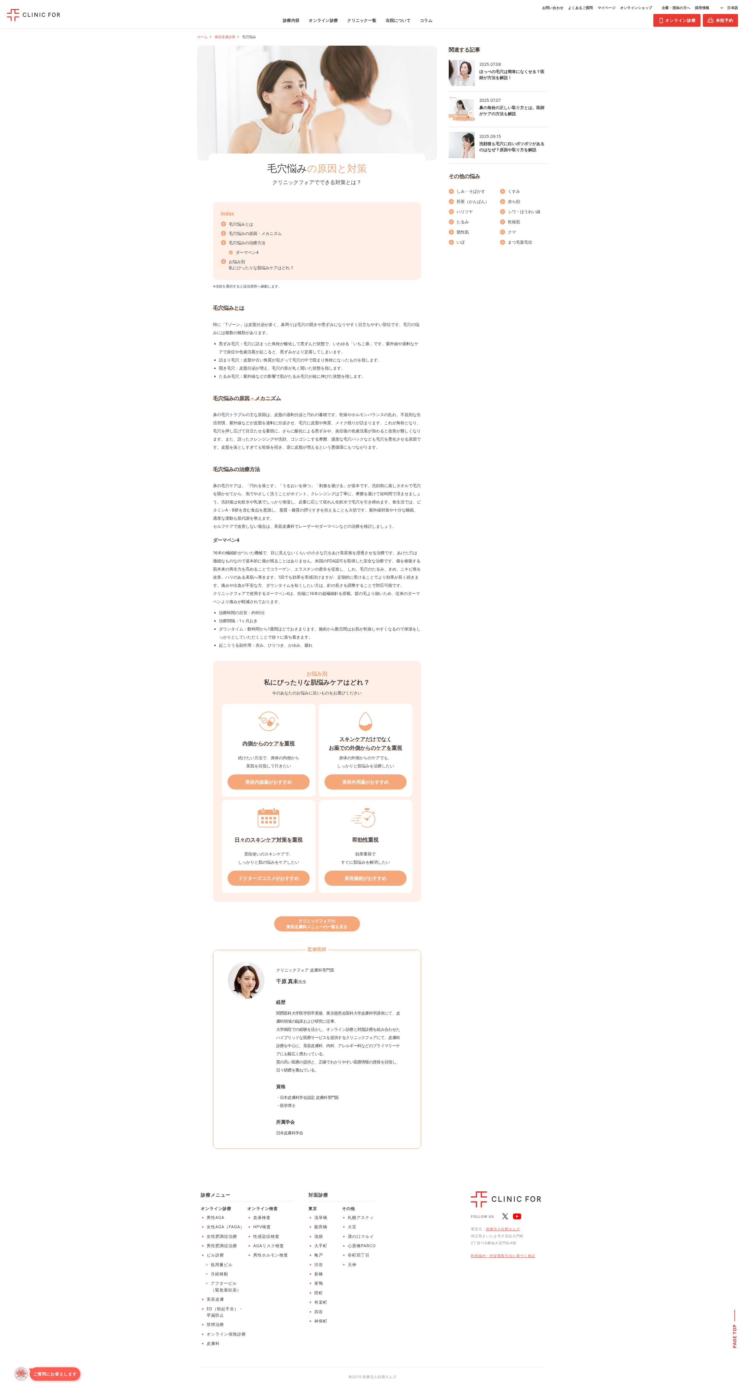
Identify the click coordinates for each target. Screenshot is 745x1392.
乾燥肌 (514, 221)
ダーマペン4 (247, 252)
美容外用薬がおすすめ (365, 782)
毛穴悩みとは (241, 224)
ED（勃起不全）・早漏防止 (225, 1312)
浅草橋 (320, 1217)
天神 (352, 1264)
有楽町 (320, 1302)
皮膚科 (213, 1343)
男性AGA (215, 1217)
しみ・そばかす (471, 191)
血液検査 (262, 1217)
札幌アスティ (361, 1217)
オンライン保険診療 (226, 1334)
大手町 (320, 1245)
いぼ (461, 242)
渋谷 (318, 1264)
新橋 (318, 1273)
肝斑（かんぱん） (473, 201)
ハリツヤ (465, 211)
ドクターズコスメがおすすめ (268, 878)
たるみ (463, 221)
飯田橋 (320, 1226)
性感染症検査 (266, 1236)
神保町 (320, 1320)
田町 (318, 1292)
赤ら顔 (514, 201)
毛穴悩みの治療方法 (247, 242)
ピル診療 (215, 1254)
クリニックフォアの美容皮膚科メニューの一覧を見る (316, 923)
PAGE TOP (734, 1336)
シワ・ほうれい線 (524, 211)
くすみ (514, 191)
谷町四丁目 (359, 1254)
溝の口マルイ (361, 1236)
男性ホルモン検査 (270, 1254)
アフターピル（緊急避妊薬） (226, 1286)
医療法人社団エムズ (503, 1229)
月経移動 (219, 1273)
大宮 (352, 1226)
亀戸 (318, 1254)
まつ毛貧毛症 (520, 242)
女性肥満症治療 (222, 1236)
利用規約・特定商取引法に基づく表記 (503, 1256)
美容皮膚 (215, 1299)
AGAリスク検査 (268, 1245)
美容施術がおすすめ (365, 878)
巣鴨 (318, 1283)
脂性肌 (463, 231)
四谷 (318, 1311)
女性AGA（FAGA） (225, 1226)
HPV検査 (262, 1226)
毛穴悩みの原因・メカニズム (255, 233)
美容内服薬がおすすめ (268, 782)
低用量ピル (222, 1264)
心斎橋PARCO (362, 1245)
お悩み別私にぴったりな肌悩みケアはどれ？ (261, 264)
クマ (512, 231)
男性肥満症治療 (222, 1245)
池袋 (318, 1236)
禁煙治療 (215, 1324)
